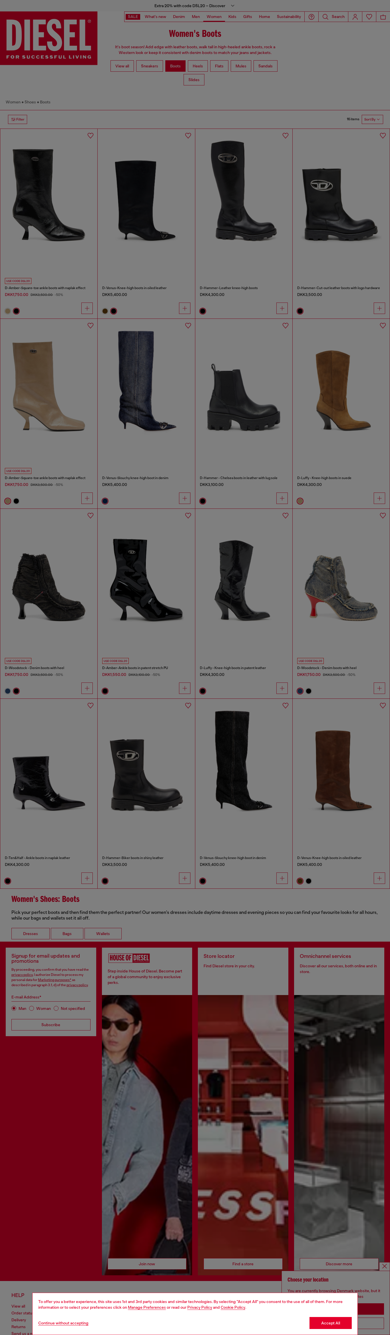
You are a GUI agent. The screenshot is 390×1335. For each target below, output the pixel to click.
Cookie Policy (233, 1307)
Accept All (330, 1323)
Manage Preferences (147, 1307)
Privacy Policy (199, 1307)
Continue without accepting (63, 1323)
